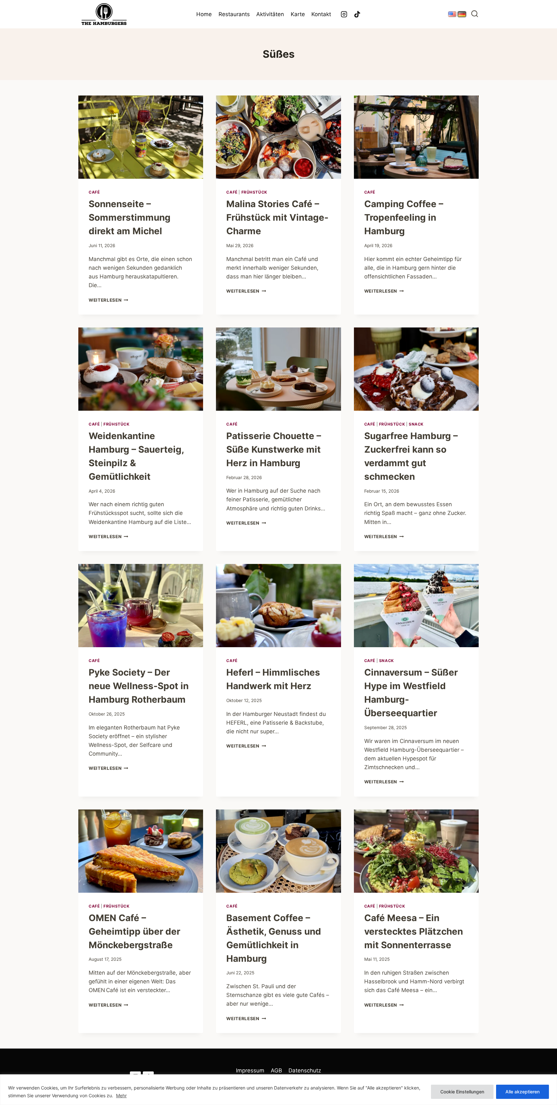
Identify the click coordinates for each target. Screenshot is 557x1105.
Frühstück (254, 192)
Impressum (250, 1070)
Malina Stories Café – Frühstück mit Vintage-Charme (277, 217)
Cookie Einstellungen (462, 1091)
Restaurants (234, 14)
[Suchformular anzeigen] (475, 14)
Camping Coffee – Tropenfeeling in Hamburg (403, 217)
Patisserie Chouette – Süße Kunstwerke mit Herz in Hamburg (273, 449)
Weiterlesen (108, 300)
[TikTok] (357, 14)
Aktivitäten (270, 14)
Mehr (121, 1095)
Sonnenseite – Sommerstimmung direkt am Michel (130, 217)
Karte (298, 14)
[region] (278, 1089)
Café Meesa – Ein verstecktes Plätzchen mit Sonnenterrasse (413, 931)
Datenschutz (304, 1070)
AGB (276, 1070)
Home (204, 14)
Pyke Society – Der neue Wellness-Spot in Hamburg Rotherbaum (139, 686)
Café (94, 192)
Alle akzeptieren (522, 1091)
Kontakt (321, 14)
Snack (416, 424)
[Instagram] (344, 14)
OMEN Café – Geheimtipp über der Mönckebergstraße (134, 931)
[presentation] (140, 137)
